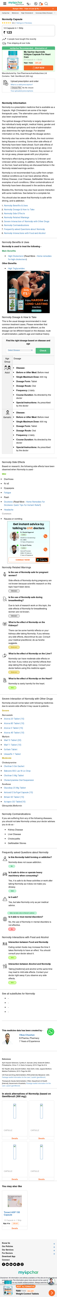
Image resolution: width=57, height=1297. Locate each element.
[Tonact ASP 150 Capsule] (14, 1200)
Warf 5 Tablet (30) (12, 740)
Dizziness (8, 502)
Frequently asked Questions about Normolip (24, 229)
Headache (8, 509)
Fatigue (7, 492)
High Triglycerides (16, 268)
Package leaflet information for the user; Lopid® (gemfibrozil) (24, 1077)
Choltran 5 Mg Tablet (14, 775)
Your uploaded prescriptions (22, 91)
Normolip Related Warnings (16, 217)
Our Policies (7, 1246)
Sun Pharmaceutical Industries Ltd (32, 73)
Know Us (6, 1243)
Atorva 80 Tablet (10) (14, 723)
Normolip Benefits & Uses (16, 205)
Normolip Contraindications (16, 225)
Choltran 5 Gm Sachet (14, 766)
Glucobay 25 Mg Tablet (15, 788)
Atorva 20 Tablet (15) (14, 719)
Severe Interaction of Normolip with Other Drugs (26, 221)
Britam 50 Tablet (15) (14, 797)
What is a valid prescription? (22, 84)
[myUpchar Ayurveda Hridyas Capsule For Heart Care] (13, 61)
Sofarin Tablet (10, 749)
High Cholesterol (15, 256)
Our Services (8, 1250)
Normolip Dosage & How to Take (19, 209)
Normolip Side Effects (14, 213)
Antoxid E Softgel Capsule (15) (18, 792)
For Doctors (7, 1253)
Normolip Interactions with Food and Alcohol (24, 233)
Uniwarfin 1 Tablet (12, 754)
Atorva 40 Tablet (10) (14, 732)
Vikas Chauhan (27, 1034)
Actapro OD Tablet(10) (14, 801)
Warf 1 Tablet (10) (12, 745)
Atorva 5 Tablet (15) (13, 728)
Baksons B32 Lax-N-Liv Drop (17, 771)
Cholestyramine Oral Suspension (19, 780)
